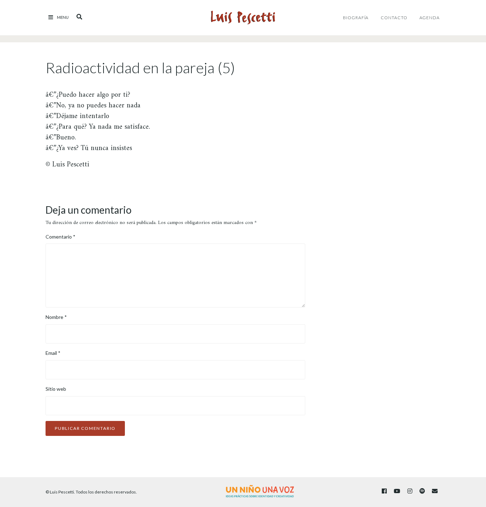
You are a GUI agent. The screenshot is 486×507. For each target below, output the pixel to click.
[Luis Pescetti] (243, 17)
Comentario (60, 237)
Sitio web (56, 389)
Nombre (56, 317)
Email (53, 353)
